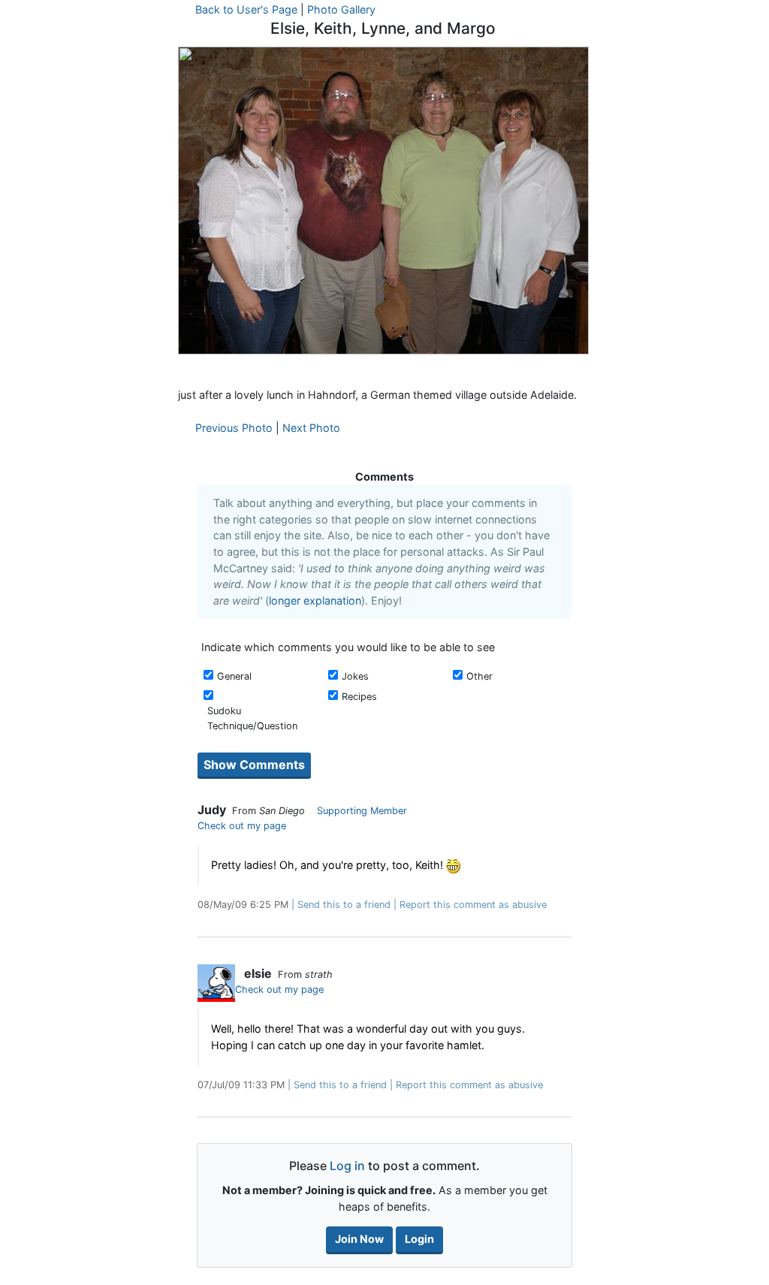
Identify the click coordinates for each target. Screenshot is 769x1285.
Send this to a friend (344, 904)
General (234, 676)
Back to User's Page (246, 9)
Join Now (359, 1238)
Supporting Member (362, 810)
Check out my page (242, 825)
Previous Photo (234, 427)
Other (479, 676)
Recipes (359, 696)
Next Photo (311, 427)
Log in (347, 1165)
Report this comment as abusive (473, 904)
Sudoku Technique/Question (252, 718)
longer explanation (315, 600)
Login (419, 1238)
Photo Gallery (341, 9)
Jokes (355, 676)
